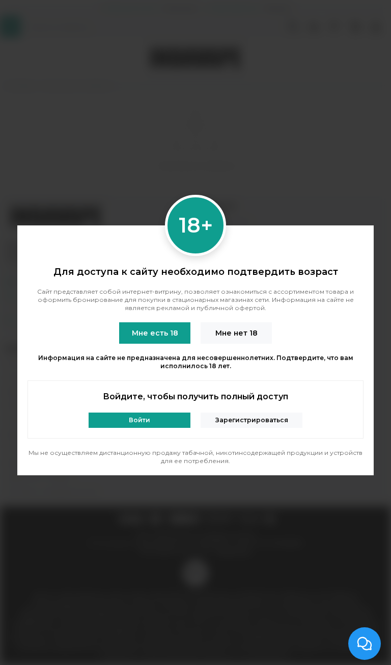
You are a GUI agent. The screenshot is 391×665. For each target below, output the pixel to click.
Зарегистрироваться (251, 420)
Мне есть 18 (155, 333)
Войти (139, 420)
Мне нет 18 (236, 333)
